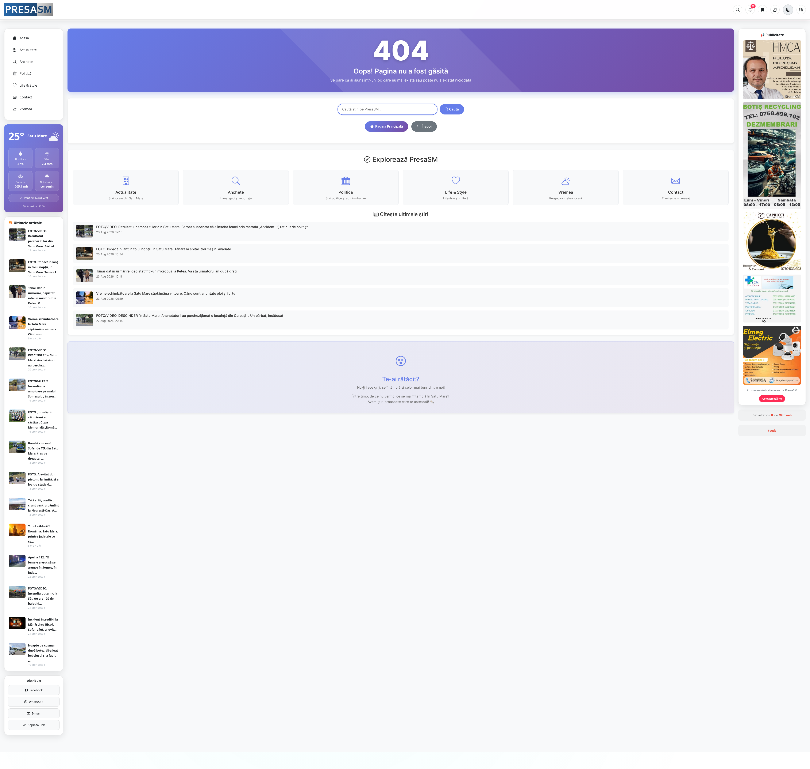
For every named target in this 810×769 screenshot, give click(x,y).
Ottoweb (785, 415)
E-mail (36, 713)
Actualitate (28, 50)
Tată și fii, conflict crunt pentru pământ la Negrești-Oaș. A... (43, 505)
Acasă (24, 38)
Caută (453, 109)
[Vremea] (775, 9)
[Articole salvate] (762, 9)
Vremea (26, 109)
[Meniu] (801, 9)
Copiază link (36, 725)
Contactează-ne (772, 398)
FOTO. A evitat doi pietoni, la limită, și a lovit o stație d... (43, 479)
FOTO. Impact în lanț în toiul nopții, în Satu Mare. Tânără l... (43, 267)
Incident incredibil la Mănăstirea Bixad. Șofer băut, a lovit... (43, 624)
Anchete (26, 61)
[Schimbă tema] (788, 9)
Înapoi (427, 126)
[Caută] (737, 9)
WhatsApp (36, 702)
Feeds (772, 431)
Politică (25, 73)
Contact (26, 97)
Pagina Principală (389, 126)
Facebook (36, 690)
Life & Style (28, 85)
